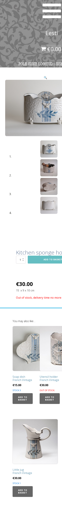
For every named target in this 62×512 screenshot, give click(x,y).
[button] (45, 77)
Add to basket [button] (22, 398)
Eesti (51, 33)
